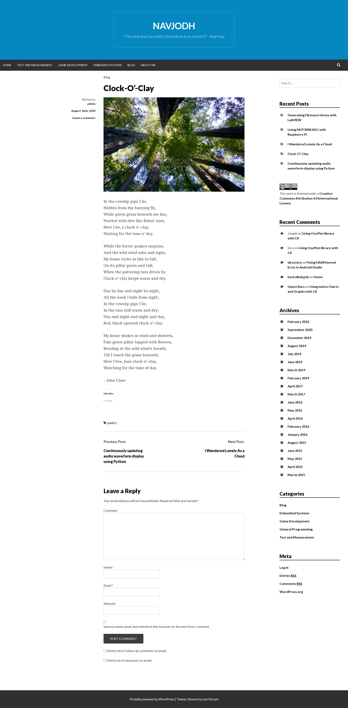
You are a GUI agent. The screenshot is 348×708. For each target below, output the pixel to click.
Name (109, 567)
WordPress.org (291, 592)
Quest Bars (296, 286)
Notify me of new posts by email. (129, 660)
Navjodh (174, 25)
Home (7, 65)
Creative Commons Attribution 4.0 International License (309, 198)
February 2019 (298, 378)
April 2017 (295, 386)
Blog (131, 65)
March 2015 (296, 475)
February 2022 (298, 321)
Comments (291, 583)
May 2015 (295, 459)
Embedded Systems (107, 65)
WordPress (166, 699)
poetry (112, 423)
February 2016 (298, 426)
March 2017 (296, 394)
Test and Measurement (35, 65)
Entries (288, 575)
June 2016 (295, 402)
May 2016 (295, 410)
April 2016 (295, 418)
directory (295, 262)
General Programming (296, 529)
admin (91, 103)
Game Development (73, 65)
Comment (110, 510)
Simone (192, 699)
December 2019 (299, 338)
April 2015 (295, 467)
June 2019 (295, 362)
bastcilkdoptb (298, 277)
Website (109, 603)
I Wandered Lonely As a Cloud (310, 144)
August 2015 (297, 442)
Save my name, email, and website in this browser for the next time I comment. (157, 626)
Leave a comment (83, 118)
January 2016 (297, 434)
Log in (284, 567)
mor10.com (210, 699)
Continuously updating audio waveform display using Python (124, 456)
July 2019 (294, 354)
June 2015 (295, 450)
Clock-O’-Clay (298, 154)
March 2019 (296, 370)
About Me (148, 65)
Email (108, 585)
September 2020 (300, 330)
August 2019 (297, 346)
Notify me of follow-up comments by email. (137, 651)
